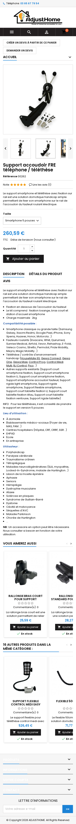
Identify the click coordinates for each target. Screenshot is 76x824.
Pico (31, 365)
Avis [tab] (6, 281)
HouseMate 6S (30, 358)
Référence (10, 176)
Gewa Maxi (20, 362)
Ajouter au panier (23, 258)
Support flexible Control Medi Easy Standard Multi (25, 704)
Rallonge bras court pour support (26, 597)
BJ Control (20, 365)
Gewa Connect (51, 358)
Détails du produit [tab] (45, 274)
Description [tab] (13, 274)
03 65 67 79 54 (29, 3)
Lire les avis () (42, 185)
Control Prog (37, 362)
